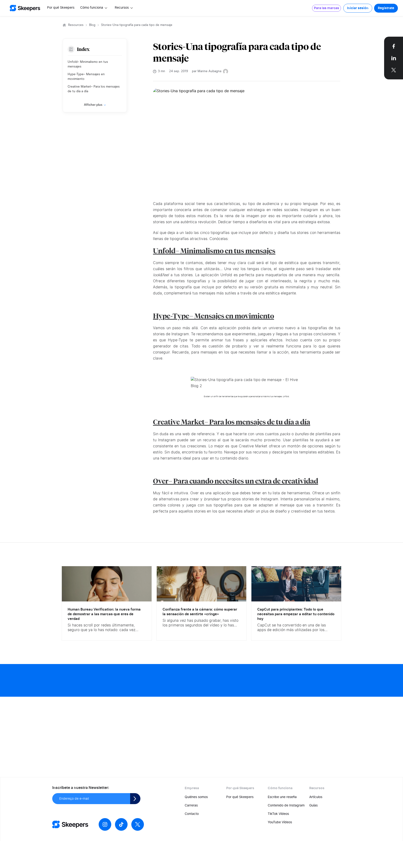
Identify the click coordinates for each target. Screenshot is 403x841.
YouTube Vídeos (280, 822)
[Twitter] (137, 824)
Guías (313, 805)
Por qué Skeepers (60, 7)
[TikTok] (121, 824)
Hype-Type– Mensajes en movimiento (86, 77)
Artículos (315, 797)
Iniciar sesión (357, 8)
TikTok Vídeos (278, 814)
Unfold (164, 251)
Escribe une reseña (282, 797)
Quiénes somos (196, 797)
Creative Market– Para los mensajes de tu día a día (94, 89)
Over (160, 481)
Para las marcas (326, 8)
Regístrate (386, 8)
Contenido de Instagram (286, 805)
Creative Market (178, 422)
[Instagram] (105, 824)
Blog (92, 25)
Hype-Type (171, 316)
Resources (75, 25)
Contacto (192, 814)
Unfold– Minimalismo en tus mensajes (88, 64)
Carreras (191, 805)
